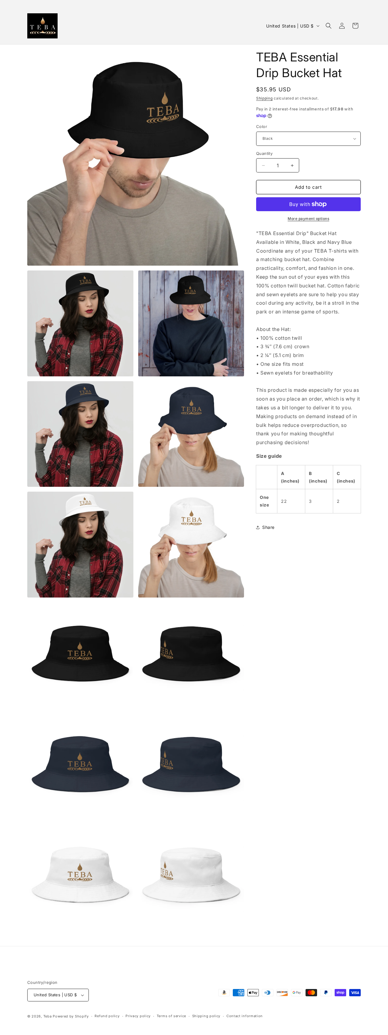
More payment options (308, 218)
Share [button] (268, 527)
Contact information (244, 1016)
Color (261, 126)
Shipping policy (206, 1016)
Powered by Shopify (71, 1016)
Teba (47, 1016)
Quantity (264, 153)
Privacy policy (138, 1016)
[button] (328, 25)
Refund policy (107, 1016)
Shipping (264, 98)
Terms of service (171, 1016)
